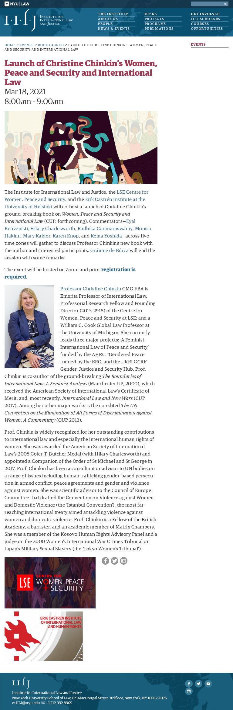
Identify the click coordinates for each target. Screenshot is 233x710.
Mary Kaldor (36, 236)
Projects (154, 19)
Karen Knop (66, 236)
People (105, 24)
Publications (159, 28)
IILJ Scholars (206, 19)
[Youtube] (208, 683)
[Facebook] (189, 683)
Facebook (105, 561)
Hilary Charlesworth (52, 228)
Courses (200, 24)
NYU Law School (17, 4)
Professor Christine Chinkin (90, 288)
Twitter (114, 561)
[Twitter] (198, 683)
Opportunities (207, 28)
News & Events (114, 28)
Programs (155, 24)
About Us (108, 19)
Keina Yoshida (106, 236)
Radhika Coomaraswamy (105, 228)
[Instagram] (189, 691)
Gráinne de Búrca (109, 250)
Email (123, 561)
